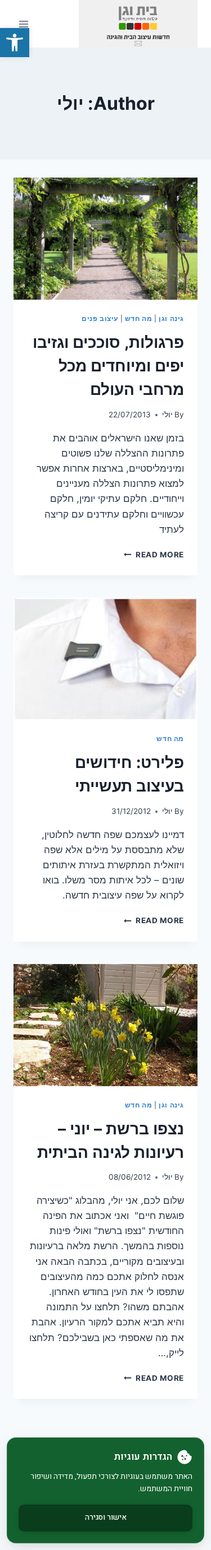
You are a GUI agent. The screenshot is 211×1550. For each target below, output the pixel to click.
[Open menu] (24, 23)
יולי (167, 414)
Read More (154, 554)
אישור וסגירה (106, 1517)
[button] (14, 42)
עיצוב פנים (100, 318)
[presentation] (105, 239)
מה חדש (138, 318)
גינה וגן (171, 318)
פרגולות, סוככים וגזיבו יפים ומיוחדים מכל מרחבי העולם (108, 366)
